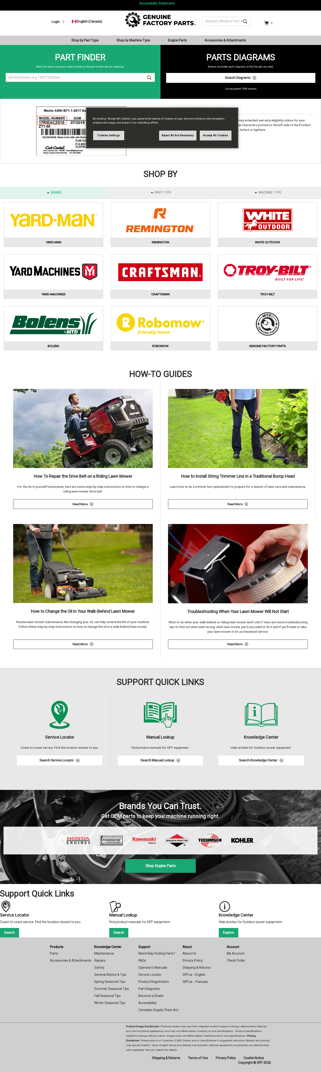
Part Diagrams (149, 989)
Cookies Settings (109, 135)
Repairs (100, 960)
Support (144, 947)
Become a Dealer (151, 996)
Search (9, 932)
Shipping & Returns (197, 967)
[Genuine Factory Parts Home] (160, 19)
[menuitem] (87, 40)
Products (56, 947)
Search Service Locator (56, 760)
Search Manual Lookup (157, 760)
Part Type (163, 192)
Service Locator (149, 974)
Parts (54, 953)
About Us (189, 953)
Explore (228, 932)
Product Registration (153, 982)
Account (233, 947)
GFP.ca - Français (195, 982)
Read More (113, 505)
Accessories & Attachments (70, 960)
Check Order (236, 960)
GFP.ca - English (194, 974)
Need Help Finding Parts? (156, 953)
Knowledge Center (107, 947)
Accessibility (147, 1003)
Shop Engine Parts (160, 866)
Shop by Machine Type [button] (133, 40)
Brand (56, 192)
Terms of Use (198, 1058)
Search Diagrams (238, 78)
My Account (235, 953)
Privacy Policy (193, 960)
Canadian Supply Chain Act (158, 1010)
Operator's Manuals (152, 967)
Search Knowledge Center (258, 760)
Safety (99, 967)
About (187, 947)
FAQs (142, 960)
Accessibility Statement (157, 3)
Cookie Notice (254, 1058)
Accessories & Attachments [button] (225, 40)
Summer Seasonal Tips (111, 989)
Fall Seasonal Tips (107, 996)
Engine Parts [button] (177, 40)
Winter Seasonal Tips (109, 1003)
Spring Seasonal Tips (109, 982)
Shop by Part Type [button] (85, 40)
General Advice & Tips (110, 974)
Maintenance (104, 953)
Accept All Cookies (215, 135)
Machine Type (270, 192)
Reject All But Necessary (178, 135)
